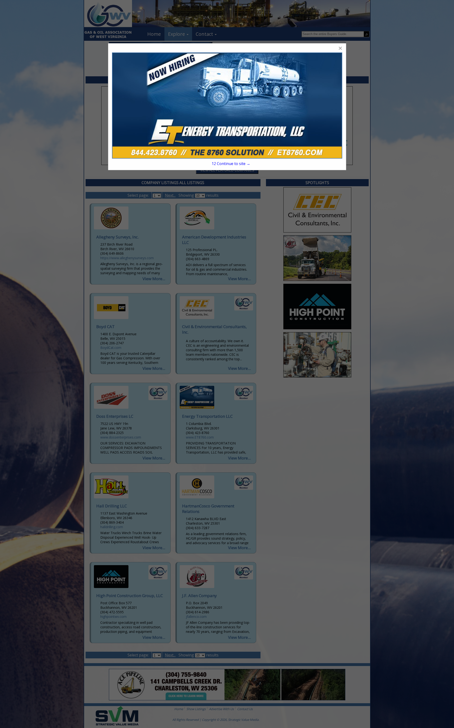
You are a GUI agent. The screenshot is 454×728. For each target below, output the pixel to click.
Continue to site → (231, 163)
